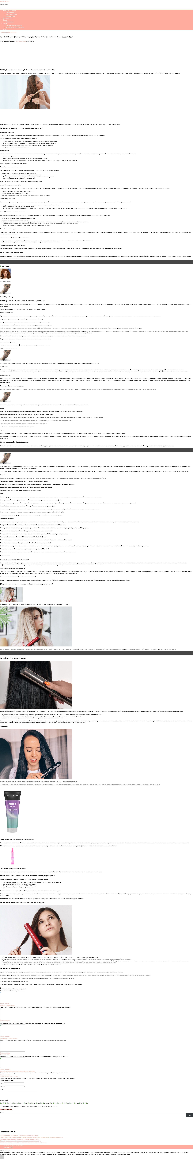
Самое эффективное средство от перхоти (8, 1038)
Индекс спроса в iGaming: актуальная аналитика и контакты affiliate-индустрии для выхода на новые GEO (31, 1137)
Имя (1, 1083)
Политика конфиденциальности (13, 1145)
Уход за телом (10, 16)
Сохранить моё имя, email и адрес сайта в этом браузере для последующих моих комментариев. (30, 1106)
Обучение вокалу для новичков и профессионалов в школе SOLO (19, 1135)
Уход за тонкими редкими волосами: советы (9, 1076)
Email (2, 1086)
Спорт (5, 23)
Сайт (1, 1089)
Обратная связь (8, 1147)
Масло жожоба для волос (5, 1054)
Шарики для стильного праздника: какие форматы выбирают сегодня (20, 1141)
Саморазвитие (7, 18)
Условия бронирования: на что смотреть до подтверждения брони (19, 1139)
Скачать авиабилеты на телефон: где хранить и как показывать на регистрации (23, 1143)
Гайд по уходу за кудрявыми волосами (7, 1005)
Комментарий (4, 1100)
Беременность (10, 12)
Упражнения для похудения (15, 27)
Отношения (10, 22)
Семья (5, 20)
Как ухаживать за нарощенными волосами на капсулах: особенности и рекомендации (17, 1071)
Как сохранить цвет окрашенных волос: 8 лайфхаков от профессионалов (15, 1022)
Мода (4, 29)
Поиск (1, 1112)
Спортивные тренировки (14, 25)
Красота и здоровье (9, 10)
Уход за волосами (11, 14)
